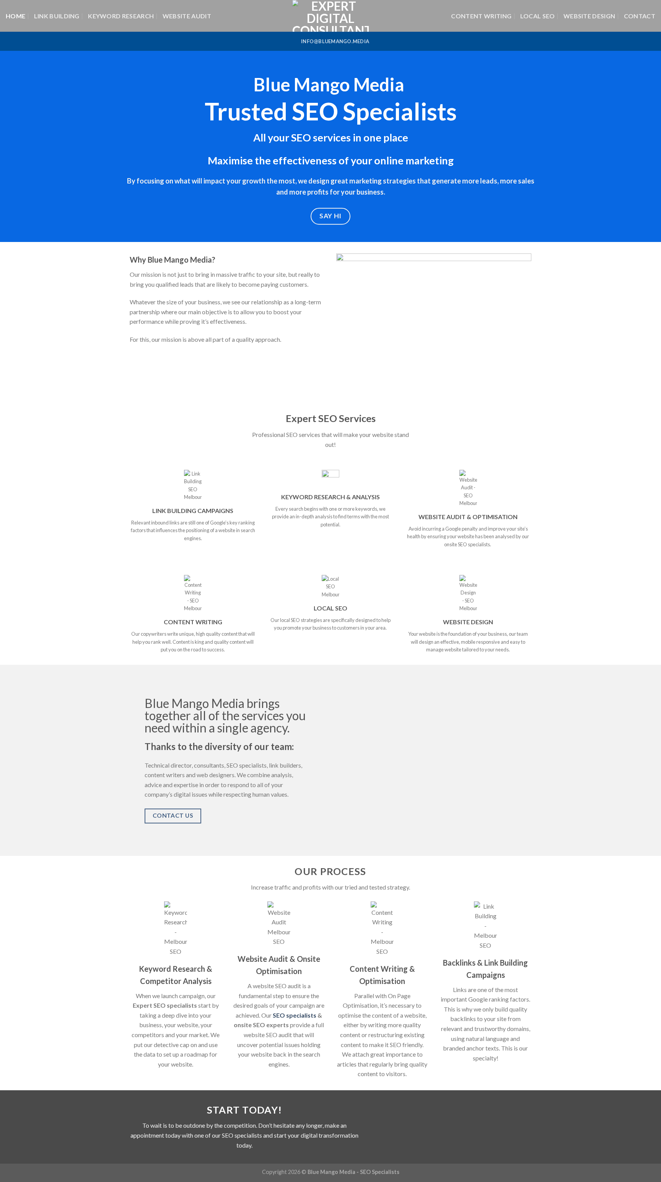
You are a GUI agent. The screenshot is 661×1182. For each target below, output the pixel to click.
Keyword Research (121, 15)
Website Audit (187, 15)
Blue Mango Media (331, 1172)
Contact (639, 15)
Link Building (57, 15)
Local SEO (537, 15)
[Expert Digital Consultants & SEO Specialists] (330, 16)
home (15, 15)
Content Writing (481, 15)
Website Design (589, 15)
